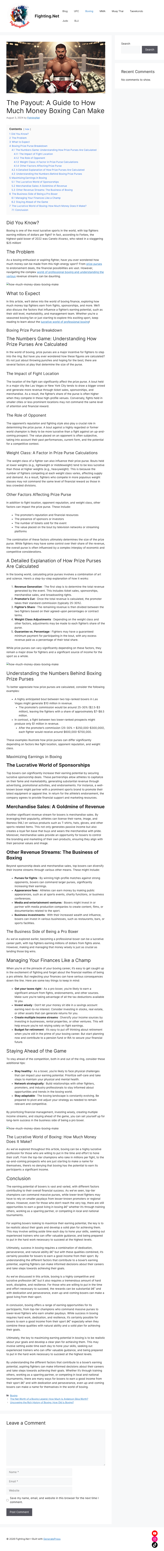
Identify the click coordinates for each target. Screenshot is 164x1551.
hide (27, 129)
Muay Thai (117, 11)
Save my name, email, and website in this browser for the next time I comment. (54, 1500)
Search (125, 43)
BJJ (76, 20)
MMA (102, 11)
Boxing (89, 11)
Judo (65, 20)
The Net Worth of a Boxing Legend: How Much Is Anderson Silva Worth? (49, 1398)
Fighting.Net (47, 16)
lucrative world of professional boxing (65, 321)
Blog (65, 11)
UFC (76, 11)
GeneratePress (52, 1538)
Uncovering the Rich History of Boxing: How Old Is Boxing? (42, 1402)
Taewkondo (136, 11)
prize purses (94, 264)
